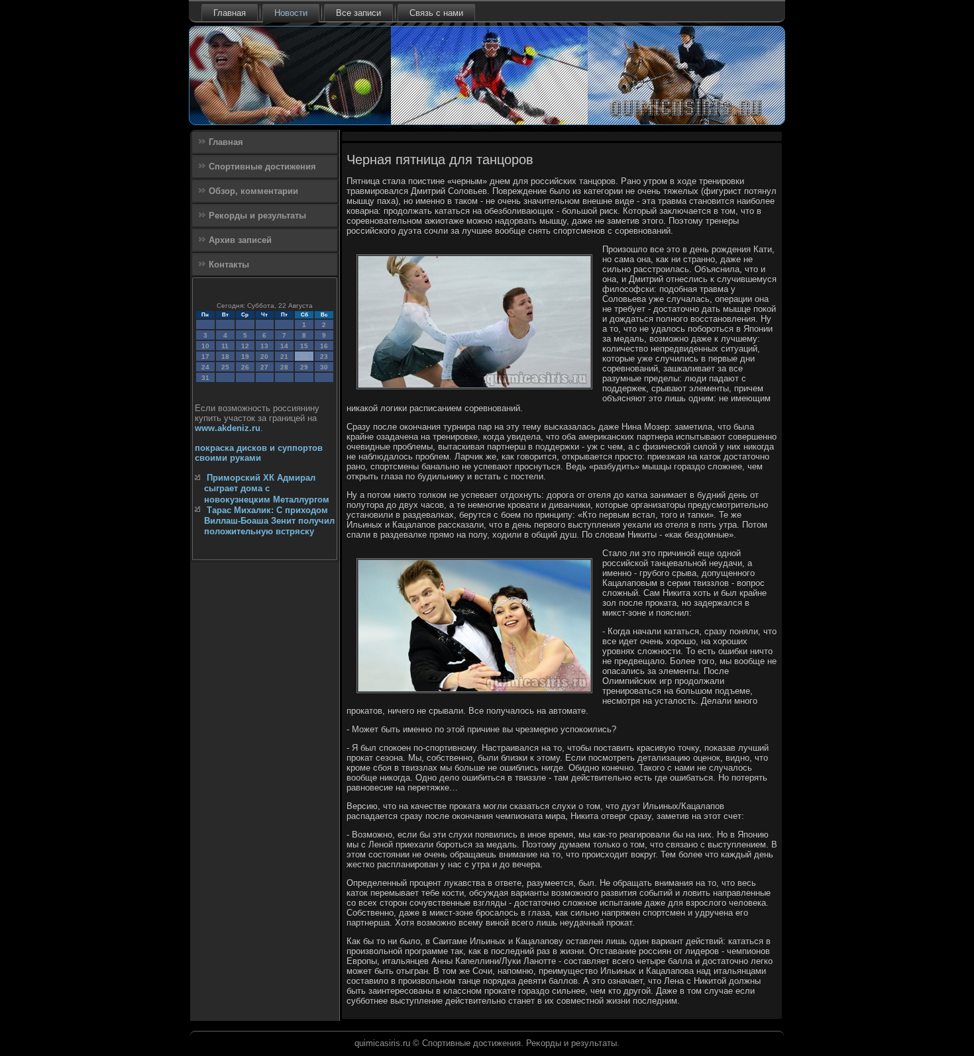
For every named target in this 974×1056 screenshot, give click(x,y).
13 (264, 346)
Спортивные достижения (262, 166)
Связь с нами (436, 13)
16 (324, 346)
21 (284, 356)
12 (245, 346)
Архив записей (240, 240)
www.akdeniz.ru (227, 428)
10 (205, 346)
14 (284, 346)
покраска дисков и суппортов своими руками (259, 453)
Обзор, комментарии (253, 191)
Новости (290, 13)
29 (304, 367)
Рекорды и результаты (257, 215)
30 (324, 367)
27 (264, 367)
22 (304, 356)
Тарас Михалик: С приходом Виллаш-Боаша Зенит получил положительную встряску (269, 521)
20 (264, 356)
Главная (229, 13)
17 (205, 356)
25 (225, 367)
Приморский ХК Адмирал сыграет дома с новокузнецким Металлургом (266, 488)
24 (205, 367)
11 (225, 346)
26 (245, 367)
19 (245, 356)
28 (284, 367)
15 (304, 346)
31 (205, 377)
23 (324, 356)
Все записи (358, 13)
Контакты (229, 264)
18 (225, 356)
